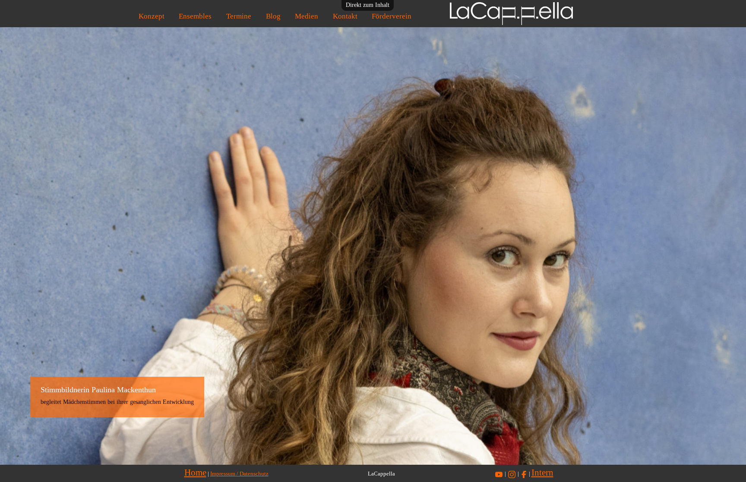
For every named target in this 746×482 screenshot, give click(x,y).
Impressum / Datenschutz (239, 474)
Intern (542, 472)
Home (195, 472)
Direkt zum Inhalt (367, 5)
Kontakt (345, 16)
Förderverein (391, 16)
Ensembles (195, 16)
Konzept (151, 16)
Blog (273, 16)
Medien (306, 16)
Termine (238, 16)
